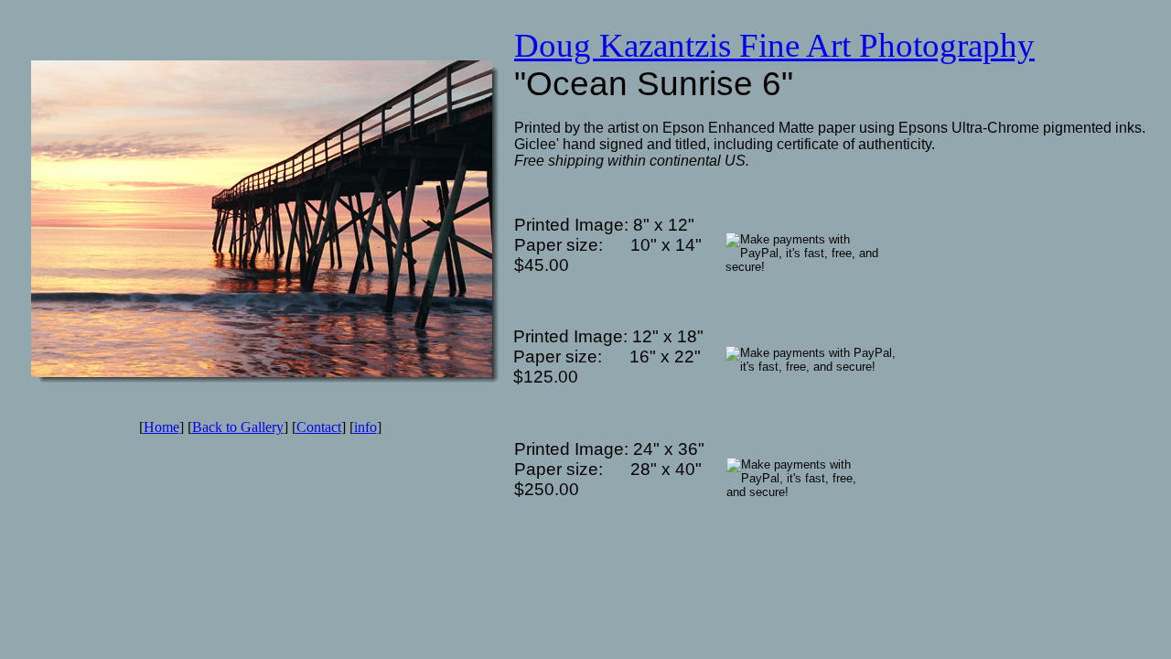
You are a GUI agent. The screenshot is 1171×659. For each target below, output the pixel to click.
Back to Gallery (238, 427)
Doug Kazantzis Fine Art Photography (774, 45)
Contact (318, 427)
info (365, 427)
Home (161, 427)
